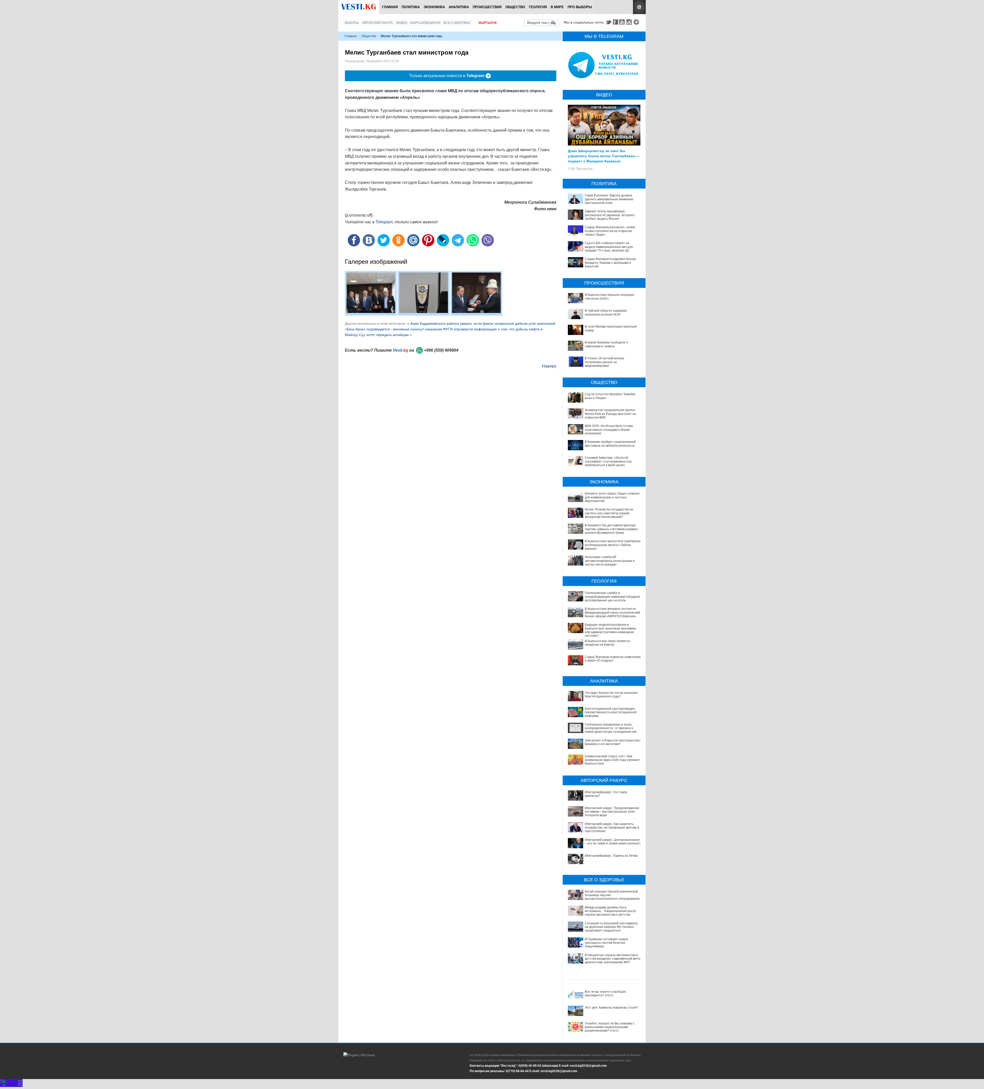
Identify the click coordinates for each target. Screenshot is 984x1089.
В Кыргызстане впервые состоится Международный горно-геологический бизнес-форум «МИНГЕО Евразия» (612, 612)
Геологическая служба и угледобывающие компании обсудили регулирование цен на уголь (612, 596)
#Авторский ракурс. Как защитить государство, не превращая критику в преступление (612, 827)
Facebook (615, 22)
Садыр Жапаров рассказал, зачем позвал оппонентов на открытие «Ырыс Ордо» (610, 230)
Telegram (637, 22)
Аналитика (459, 7)
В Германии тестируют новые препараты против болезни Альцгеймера (606, 942)
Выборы (352, 23)
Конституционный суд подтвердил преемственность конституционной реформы (611, 712)
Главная (390, 7)
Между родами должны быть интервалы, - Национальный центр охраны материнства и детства (610, 911)
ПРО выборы (580, 7)
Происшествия (487, 7)
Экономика (434, 7)
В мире (557, 7)
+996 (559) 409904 (441, 350)
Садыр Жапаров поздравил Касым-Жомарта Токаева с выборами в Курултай (611, 262)
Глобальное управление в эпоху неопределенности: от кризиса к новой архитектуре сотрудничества (611, 728)
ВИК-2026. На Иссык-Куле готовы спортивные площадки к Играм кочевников (609, 429)
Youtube (622, 22)
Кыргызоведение (425, 23)
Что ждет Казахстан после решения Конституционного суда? (611, 694)
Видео (401, 23)
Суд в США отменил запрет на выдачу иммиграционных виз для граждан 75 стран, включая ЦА (609, 246)
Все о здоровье (457, 23)
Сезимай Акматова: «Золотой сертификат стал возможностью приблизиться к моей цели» (608, 461)
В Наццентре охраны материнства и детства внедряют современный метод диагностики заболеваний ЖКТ (613, 958)
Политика (411, 7)
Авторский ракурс (377, 23)
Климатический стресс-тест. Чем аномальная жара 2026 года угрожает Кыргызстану (612, 760)
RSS (639, 7)
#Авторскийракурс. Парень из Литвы (611, 855)
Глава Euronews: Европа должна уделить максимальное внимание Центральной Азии (609, 199)
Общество (515, 7)
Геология (538, 7)
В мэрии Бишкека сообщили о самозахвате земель (606, 344)
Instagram (629, 22)
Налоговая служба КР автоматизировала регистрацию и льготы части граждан (610, 560)
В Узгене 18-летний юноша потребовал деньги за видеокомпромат (604, 362)
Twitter (608, 22)
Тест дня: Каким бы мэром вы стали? (611, 1007)
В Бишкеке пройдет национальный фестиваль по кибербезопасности (610, 443)
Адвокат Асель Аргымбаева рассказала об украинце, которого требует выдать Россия (609, 215)
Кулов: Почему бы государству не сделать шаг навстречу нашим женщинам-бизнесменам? (609, 513)
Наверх (549, 366)
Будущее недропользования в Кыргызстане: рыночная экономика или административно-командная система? (610, 630)
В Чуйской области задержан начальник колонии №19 (606, 312)
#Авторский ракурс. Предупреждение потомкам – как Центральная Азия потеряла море (612, 811)
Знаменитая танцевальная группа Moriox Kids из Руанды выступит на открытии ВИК (610, 413)
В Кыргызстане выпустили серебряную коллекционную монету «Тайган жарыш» (613, 544)
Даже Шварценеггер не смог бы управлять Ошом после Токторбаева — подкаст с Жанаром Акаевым (604, 155)
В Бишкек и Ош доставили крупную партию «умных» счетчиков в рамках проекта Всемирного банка (611, 529)
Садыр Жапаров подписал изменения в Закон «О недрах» (613, 658)
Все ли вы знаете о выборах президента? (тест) (605, 993)
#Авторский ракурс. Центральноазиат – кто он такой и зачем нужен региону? (613, 841)
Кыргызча (488, 23)
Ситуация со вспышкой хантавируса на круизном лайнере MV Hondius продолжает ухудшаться (611, 927)
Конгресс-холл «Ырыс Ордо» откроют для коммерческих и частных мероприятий (612, 497)
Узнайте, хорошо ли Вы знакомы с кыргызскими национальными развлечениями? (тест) (610, 1027)
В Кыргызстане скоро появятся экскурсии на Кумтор (607, 642)
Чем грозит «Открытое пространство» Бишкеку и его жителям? (613, 742)
